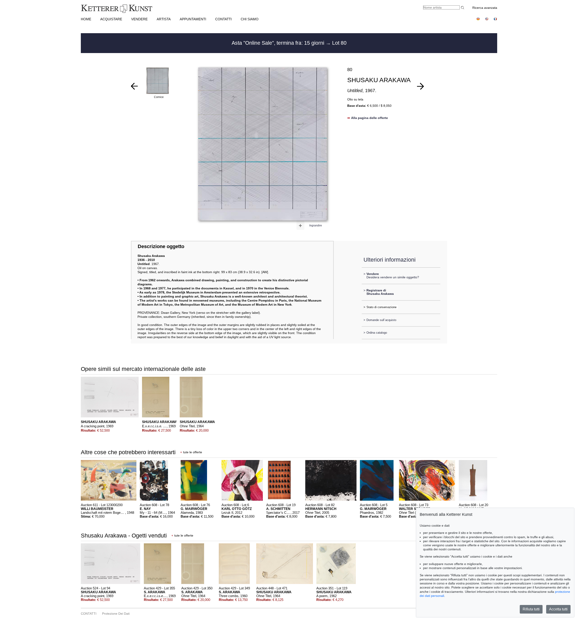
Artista (164, 19)
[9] (420, 86)
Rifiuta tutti (531, 609)
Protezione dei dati (116, 613)
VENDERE (139, 19)
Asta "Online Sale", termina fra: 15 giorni (279, 43)
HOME (86, 19)
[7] (134, 86)
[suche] (463, 7)
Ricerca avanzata (484, 7)
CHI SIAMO (250, 19)
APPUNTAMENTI (193, 19)
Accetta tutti (558, 609)
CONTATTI (223, 19)
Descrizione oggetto (161, 246)
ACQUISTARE (111, 19)
